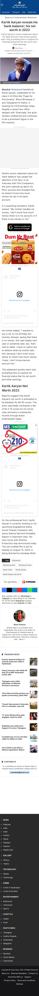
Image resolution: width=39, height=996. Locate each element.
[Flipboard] (29, 581)
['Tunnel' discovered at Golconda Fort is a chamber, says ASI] (33, 705)
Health (6, 919)
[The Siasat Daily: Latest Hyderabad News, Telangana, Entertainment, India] (19, 5)
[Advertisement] (19, 148)
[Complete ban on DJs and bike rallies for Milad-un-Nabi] (33, 738)
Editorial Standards (19, 973)
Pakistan (6, 842)
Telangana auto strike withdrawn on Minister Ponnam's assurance (11, 683)
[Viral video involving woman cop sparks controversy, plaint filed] (33, 694)
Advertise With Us (15, 977)
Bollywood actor (9, 565)
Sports (6, 908)
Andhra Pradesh (9, 936)
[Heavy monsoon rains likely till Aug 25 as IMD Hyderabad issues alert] (33, 672)
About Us (5, 973)
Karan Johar (7, 570)
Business (6, 953)
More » (22, 639)
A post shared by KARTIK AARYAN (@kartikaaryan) (21, 323)
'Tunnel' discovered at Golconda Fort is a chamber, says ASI (15, 705)
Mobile (6, 874)
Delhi (5, 832)
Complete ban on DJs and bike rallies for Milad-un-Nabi (14, 738)
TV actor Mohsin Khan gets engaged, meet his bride (13, 716)
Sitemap (19, 984)
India (23, 12)
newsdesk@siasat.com (20, 772)
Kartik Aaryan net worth (12, 574)
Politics (6, 835)
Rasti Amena (19, 48)
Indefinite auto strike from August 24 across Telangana (14, 727)
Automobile (8, 961)
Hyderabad (6, 12)
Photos (6, 860)
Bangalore (7, 943)
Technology (8, 877)
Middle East (32, 12)
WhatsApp (25, 596)
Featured (7, 824)
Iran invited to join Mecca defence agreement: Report (13, 749)
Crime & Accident (10, 891)
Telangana (16, 12)
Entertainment (21, 17)
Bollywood (32, 17)
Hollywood (7, 905)
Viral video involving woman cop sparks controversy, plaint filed (15, 694)
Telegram (6, 598)
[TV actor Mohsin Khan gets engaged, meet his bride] (33, 716)
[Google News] (10, 582)
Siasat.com (9, 17)
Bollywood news (25, 565)
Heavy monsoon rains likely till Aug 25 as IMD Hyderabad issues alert (14, 672)
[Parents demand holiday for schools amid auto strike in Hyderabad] (33, 662)
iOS (29, 603)
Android (20, 603)
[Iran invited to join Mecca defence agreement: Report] (33, 749)
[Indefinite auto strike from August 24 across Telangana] (33, 727)
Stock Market (8, 957)
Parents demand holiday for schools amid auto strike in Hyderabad (13, 661)
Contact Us (33, 973)
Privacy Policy (10, 980)
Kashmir (6, 846)
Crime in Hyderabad (11, 887)
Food (5, 922)
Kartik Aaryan (21, 570)
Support (27, 977)
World (5, 839)
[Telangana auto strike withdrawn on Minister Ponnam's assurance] (33, 683)
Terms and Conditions (26, 980)
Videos (6, 864)
